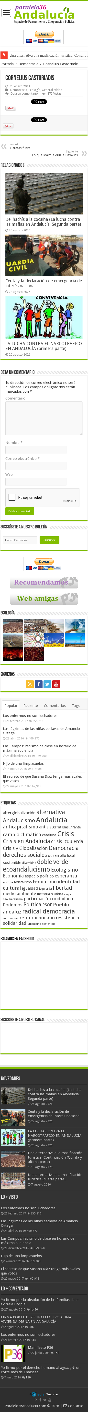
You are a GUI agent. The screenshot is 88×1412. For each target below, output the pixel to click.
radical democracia (48, 911)
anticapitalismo (20, 827)
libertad (62, 888)
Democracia (28, 64)
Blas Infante (71, 827)
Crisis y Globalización (25, 848)
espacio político (39, 876)
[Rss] (30, 684)
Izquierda (45, 888)
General (47, 90)
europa (8, 882)
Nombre (13, 442)
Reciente (30, 705)
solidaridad (14, 923)
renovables (11, 918)
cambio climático (22, 834)
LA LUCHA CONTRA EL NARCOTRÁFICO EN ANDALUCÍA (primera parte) (43, 346)
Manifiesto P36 (40, 1347)
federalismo (23, 882)
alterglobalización (19, 812)
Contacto (75, 1406)
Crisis (65, 834)
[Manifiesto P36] (13, 1353)
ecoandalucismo (26, 869)
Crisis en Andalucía (26, 841)
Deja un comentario (24, 93)
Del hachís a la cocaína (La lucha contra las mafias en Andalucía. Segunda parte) (43, 222)
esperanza (66, 876)
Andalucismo (19, 820)
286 (31, 1327)
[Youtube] (56, 684)
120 (28, 1377)
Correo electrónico (22, 458)
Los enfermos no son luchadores (30, 715)
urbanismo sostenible (41, 923)
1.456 (34, 1309)
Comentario (15, 398)
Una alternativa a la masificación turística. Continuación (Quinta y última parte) (55, 1157)
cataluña (49, 835)
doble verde (52, 861)
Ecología (34, 90)
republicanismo (37, 918)
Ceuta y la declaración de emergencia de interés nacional (54, 1113)
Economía (13, 876)
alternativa (50, 812)
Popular (10, 705)
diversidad (29, 863)
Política (32, 904)
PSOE (47, 905)
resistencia (67, 918)
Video (58, 90)
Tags (76, 705)
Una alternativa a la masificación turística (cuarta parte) (55, 1177)
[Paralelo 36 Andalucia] (44, 14)
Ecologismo (64, 870)
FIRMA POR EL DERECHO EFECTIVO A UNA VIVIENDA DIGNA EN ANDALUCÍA (36, 1319)
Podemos (12, 904)
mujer (67, 894)
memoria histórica (50, 894)
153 (56, 1353)
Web (9, 474)
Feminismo (45, 882)
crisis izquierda (67, 841)
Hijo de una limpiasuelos (23, 763)
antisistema (50, 827)
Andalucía (51, 820)
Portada (7, 64)
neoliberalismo (13, 899)
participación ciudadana (48, 898)
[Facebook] (39, 684)
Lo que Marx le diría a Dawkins (55, 153)
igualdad (30, 888)
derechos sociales (25, 854)
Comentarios (55, 705)
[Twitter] (47, 684)
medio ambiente (19, 893)
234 (33, 1340)
